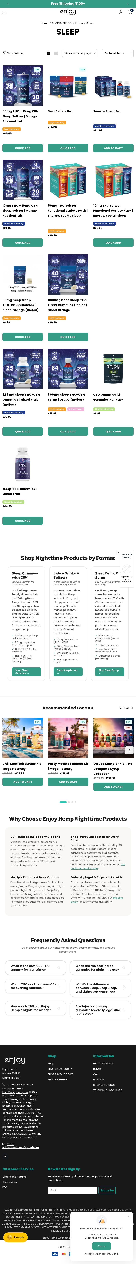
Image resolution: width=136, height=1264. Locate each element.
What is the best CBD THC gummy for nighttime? (30, 968)
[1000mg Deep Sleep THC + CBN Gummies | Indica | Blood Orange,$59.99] (68, 274)
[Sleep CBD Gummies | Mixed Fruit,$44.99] (22, 463)
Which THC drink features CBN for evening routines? (34, 986)
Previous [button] (9, 4)
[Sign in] (121, 12)
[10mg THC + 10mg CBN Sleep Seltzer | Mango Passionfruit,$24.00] (22, 180)
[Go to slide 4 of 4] (75, 802)
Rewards (98, 1079)
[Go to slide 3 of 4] (72, 802)
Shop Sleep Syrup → (109, 672)
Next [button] (127, 4)
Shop (51, 1063)
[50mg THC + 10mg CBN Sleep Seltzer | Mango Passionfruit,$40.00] (22, 85)
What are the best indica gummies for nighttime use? (97, 968)
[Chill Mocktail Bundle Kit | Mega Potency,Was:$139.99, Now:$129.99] (22, 738)
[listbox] (118, 53)
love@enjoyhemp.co (15, 1092)
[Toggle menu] (4, 12)
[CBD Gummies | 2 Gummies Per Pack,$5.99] (113, 369)
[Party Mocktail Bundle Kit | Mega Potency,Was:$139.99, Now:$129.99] (68, 738)
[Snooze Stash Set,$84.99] (113, 85)
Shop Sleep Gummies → (22, 672)
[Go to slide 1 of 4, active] (63, 802)
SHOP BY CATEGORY (60, 1069)
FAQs (5, 1187)
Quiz (96, 1074)
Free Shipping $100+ (68, 3)
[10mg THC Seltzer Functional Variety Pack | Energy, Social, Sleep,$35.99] (113, 180)
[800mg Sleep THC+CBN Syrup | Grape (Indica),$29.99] (68, 369)
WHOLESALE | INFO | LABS (107, 1090)
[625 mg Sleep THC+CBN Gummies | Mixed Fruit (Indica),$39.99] (22, 369)
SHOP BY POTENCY (104, 1085)
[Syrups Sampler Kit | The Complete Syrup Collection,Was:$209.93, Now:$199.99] (113, 738)
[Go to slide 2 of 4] (69, 802)
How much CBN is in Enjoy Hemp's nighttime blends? (31, 1008)
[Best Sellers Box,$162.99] (68, 85)
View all (124, 708)
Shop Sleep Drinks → (67, 672)
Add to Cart (113, 148)
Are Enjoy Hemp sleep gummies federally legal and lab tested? (98, 1010)
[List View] (56, 53)
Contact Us (9, 1182)
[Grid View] (48, 53)
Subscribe (107, 1190)
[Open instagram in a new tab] (5, 1156)
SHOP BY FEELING (57, 1079)
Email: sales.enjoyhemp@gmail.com (20, 1145)
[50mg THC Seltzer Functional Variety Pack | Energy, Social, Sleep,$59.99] (68, 180)
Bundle (97, 1069)
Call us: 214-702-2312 (20, 1084)
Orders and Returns (14, 1176)
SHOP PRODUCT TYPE (60, 1074)
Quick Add (22, 148)
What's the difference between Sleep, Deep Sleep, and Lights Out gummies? (96, 987)
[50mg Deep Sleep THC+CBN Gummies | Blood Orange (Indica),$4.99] (22, 274)
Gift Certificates (103, 1063)
